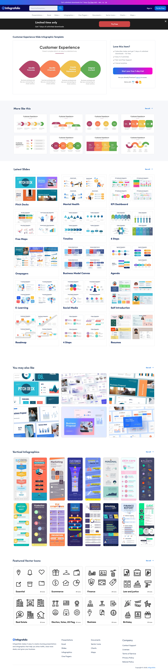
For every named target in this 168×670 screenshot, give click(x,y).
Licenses (125, 649)
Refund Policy (128, 661)
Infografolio (151, 667)
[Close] (166, 21)
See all (147, 108)
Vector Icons (110, 15)
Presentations (37, 15)
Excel (49, 15)
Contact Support (129, 645)
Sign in (149, 8)
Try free (114, 24)
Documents (96, 15)
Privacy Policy (128, 657)
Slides (56, 15)
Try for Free (160, 8)
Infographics (68, 15)
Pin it (19, 44)
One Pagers (82, 15)
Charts (122, 15)
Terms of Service (129, 653)
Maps (132, 15)
